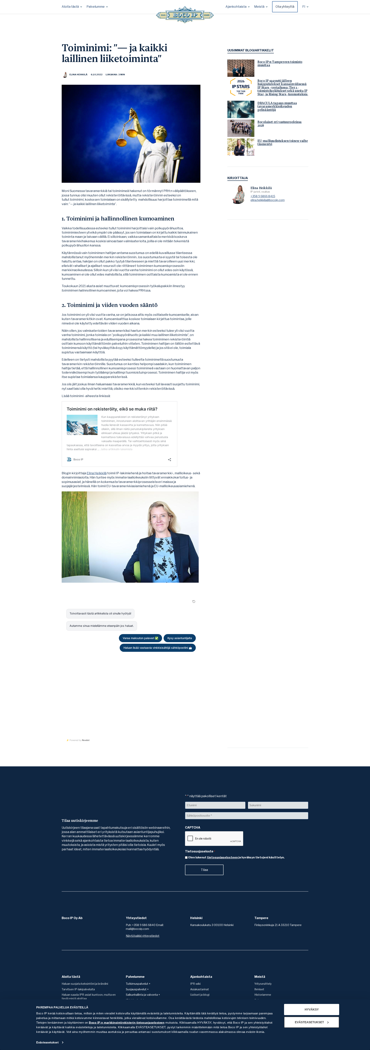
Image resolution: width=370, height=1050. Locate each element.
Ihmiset (259, 989)
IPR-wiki (195, 983)
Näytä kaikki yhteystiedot (142, 936)
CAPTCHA (192, 827)
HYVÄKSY (312, 1009)
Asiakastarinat (199, 989)
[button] (72, 7)
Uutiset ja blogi (199, 994)
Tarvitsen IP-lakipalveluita (78, 989)
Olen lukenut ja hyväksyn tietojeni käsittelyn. (236, 857)
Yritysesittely (263, 983)
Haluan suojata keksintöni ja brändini (85, 983)
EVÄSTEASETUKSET (309, 1022)
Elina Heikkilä (97, 473)
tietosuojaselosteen (222, 857)
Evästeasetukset (47, 1042)
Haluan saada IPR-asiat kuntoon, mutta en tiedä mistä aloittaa (89, 996)
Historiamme (262, 994)
